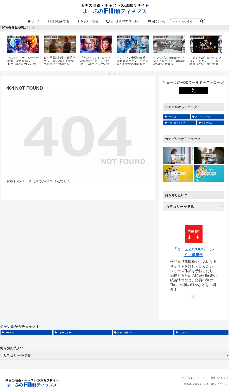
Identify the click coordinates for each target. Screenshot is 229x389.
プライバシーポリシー (194, 378)
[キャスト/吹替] (209, 155)
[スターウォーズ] (209, 173)
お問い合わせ (218, 378)
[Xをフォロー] (193, 90)
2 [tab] (114, 74)
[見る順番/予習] (178, 155)
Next (226, 51)
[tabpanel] (23, 51)
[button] (201, 21)
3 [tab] (120, 74)
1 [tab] (109, 74)
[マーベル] (178, 173)
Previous (2, 51)
